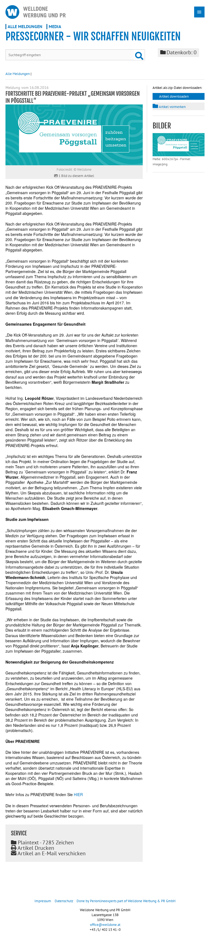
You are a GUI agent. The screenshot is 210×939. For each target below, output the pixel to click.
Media (55, 26)
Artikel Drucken (35, 847)
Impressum (42, 901)
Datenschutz (64, 901)
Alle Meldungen (25, 26)
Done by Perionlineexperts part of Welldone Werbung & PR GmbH (126, 901)
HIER (78, 794)
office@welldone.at (105, 924)
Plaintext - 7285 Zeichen (45, 842)
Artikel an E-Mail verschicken (51, 853)
